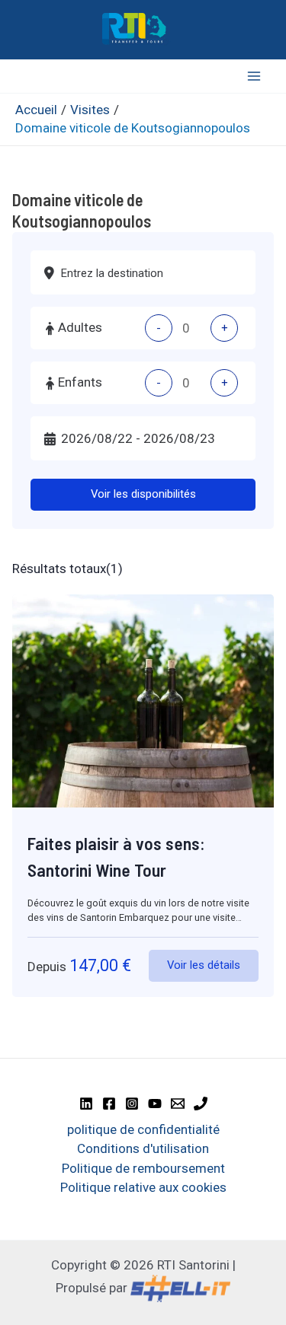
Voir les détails (203, 965)
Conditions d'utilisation (143, 1148)
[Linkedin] (86, 1103)
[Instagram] (132, 1103)
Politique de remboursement (143, 1168)
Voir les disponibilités (143, 494)
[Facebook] (109, 1103)
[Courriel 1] (178, 1103)
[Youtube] (155, 1103)
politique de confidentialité (143, 1129)
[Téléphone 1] (200, 1103)
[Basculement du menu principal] (254, 77)
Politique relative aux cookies (143, 1187)
